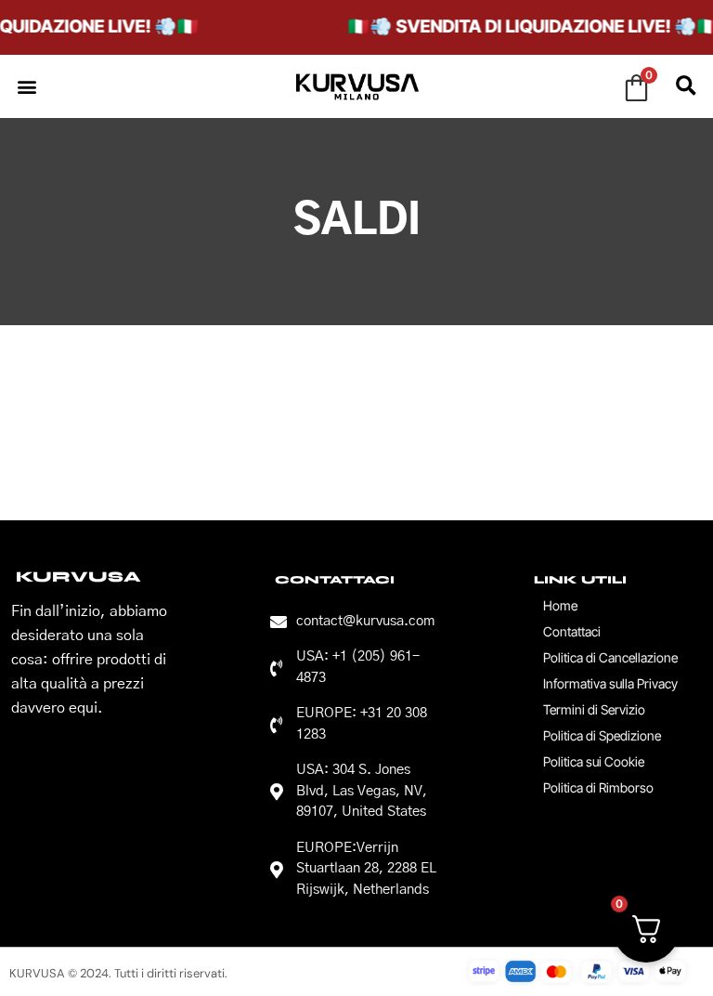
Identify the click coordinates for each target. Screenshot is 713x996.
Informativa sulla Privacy (610, 683)
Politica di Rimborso (598, 787)
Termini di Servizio (594, 709)
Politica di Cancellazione (610, 657)
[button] (26, 86)
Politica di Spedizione (602, 735)
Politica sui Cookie (593, 761)
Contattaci (572, 631)
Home (560, 605)
